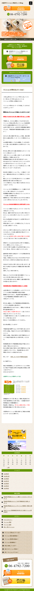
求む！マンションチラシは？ (11, 552)
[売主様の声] (17, 438)
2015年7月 (6, 481)
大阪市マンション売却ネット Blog (10, 39)
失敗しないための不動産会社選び (19, 357)
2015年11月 (6, 476)
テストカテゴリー (8, 520)
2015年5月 (6, 486)
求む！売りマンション (9, 527)
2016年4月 (6, 474)
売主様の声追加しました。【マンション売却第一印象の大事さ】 (18, 506)
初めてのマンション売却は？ (11, 549)
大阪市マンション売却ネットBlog (12, 3)
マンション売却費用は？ (10, 542)
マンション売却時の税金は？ (11, 539)
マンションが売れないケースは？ (13, 90)
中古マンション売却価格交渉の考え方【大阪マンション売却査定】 (18, 511)
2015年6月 (6, 483)
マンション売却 (7, 522)
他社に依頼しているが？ (10, 545)
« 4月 (8, 467)
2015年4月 (6, 488)
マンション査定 (7, 524)
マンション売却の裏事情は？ (11, 536)
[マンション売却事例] (17, 449)
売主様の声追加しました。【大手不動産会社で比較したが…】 (17, 502)
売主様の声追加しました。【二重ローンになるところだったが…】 (18, 497)
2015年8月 (6, 478)
